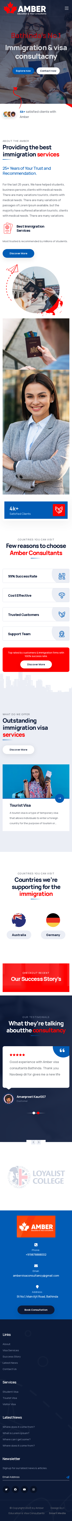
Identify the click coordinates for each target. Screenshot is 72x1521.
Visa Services (11, 1350)
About (6, 1344)
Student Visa (10, 1392)
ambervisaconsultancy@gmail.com (36, 1275)
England (53, 935)
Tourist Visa (10, 1398)
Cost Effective (19, 595)
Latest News (10, 1363)
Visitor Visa (19, 805)
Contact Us (10, 1369)
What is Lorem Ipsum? (16, 1433)
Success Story (12, 1356)
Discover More (36, 664)
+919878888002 (36, 1255)
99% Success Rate (22, 576)
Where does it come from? (19, 1427)
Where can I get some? (17, 1439)
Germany (19, 935)
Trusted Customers (23, 614)
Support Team (19, 634)
